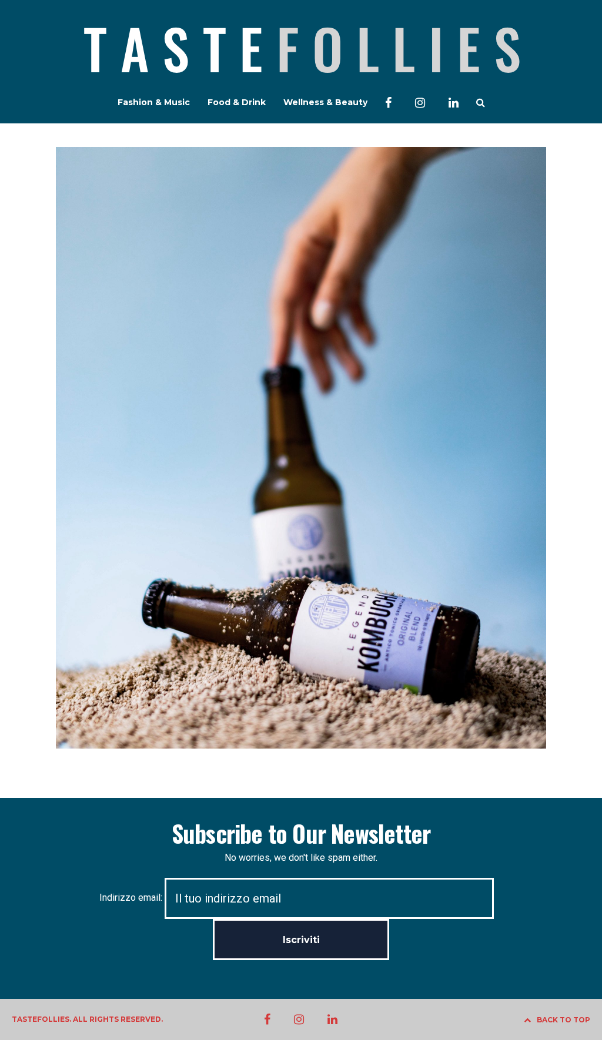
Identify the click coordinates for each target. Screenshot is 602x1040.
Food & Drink (237, 102)
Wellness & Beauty (325, 102)
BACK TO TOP (563, 1019)
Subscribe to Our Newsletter (301, 833)
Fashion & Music (154, 102)
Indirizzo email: (132, 897)
